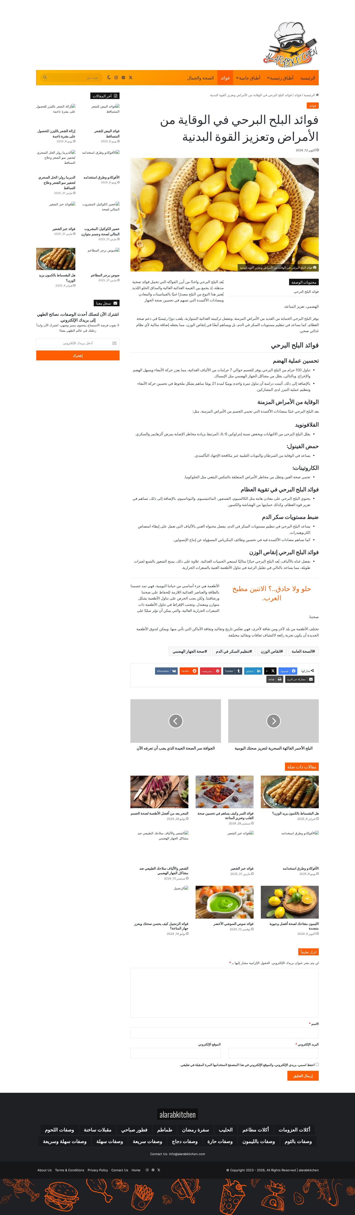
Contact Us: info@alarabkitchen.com (177, 1154)
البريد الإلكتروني (307, 1044)
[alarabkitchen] (290, 45)
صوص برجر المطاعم (105, 274)
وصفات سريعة (147, 1141)
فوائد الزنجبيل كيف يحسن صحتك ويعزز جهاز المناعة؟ (161, 925)
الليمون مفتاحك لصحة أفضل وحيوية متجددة (294, 925)
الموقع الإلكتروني (209, 1044)
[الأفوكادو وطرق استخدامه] (290, 847)
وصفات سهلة (109, 1141)
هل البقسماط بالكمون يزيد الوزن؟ (295, 812)
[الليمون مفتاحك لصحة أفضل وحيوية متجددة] (290, 902)
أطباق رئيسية (281, 77)
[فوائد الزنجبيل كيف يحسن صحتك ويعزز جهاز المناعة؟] (159, 902)
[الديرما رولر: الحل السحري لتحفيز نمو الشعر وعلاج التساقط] (55, 161)
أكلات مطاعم (255, 1130)
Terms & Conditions (69, 1170)
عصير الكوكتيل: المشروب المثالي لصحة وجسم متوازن (100, 231)
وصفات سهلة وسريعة (65, 1141)
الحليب (226, 1130)
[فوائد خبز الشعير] (225, 847)
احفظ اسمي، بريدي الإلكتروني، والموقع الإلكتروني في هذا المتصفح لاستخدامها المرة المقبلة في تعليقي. (247, 1065)
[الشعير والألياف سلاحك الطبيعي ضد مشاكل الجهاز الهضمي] (159, 847)
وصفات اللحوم (59, 1130)
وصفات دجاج (185, 1141)
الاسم (314, 1024)
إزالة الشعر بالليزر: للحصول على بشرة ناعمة (56, 133)
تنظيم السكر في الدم (232, 651)
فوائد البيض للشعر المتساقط (107, 133)
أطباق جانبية (249, 77)
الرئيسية (307, 77)
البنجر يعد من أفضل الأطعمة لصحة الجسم (159, 812)
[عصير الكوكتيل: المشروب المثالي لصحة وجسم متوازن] (100, 213)
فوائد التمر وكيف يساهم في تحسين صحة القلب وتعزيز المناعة (226, 815)
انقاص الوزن (270, 651)
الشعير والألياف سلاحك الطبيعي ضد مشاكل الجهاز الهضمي (163, 870)
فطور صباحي (134, 1130)
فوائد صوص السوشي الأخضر (233, 923)
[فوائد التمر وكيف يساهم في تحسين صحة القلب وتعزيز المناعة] (225, 792)
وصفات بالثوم (298, 1141)
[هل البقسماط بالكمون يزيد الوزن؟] (290, 792)
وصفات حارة (220, 1141)
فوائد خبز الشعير (242, 868)
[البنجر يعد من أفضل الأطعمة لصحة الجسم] (159, 792)
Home (136, 1170)
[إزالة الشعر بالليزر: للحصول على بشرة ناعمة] (55, 115)
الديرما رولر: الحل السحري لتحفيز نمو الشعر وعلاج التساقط (56, 182)
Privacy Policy (98, 1170)
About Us (44, 1170)
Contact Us (119, 1170)
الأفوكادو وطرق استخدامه (301, 868)
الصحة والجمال (200, 77)
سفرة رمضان (195, 1130)
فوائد (225, 77)
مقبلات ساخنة (98, 1130)
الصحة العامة (302, 651)
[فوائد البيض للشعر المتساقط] (100, 115)
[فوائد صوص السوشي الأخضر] (225, 902)
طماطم (164, 1130)
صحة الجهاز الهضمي (189, 651)
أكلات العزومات (294, 1130)
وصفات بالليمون (258, 1141)
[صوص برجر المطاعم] (100, 259)
